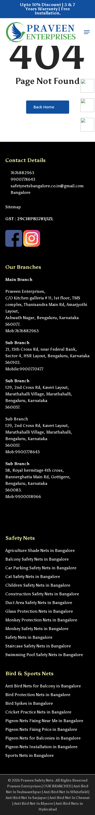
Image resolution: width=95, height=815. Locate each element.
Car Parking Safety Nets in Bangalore (40, 567)
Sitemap (13, 206)
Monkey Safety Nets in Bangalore (36, 628)
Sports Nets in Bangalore (29, 755)
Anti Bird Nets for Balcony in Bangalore (43, 685)
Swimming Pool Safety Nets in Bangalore (44, 654)
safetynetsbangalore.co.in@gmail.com (47, 185)
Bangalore (20, 192)
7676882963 (22, 172)
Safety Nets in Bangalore (28, 637)
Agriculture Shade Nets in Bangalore (40, 550)
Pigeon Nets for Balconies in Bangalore (42, 738)
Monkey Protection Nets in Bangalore (41, 619)
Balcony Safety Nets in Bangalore (37, 559)
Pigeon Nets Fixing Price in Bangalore (41, 729)
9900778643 (22, 179)
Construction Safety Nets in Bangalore (42, 593)
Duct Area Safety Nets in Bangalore (38, 602)
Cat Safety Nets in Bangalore (32, 576)
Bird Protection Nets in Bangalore (37, 694)
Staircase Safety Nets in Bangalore (38, 645)
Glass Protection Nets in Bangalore (39, 611)
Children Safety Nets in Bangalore (37, 585)
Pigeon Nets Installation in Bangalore (41, 746)
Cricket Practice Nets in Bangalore (38, 712)
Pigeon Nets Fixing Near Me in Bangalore (44, 720)
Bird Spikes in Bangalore (29, 703)
